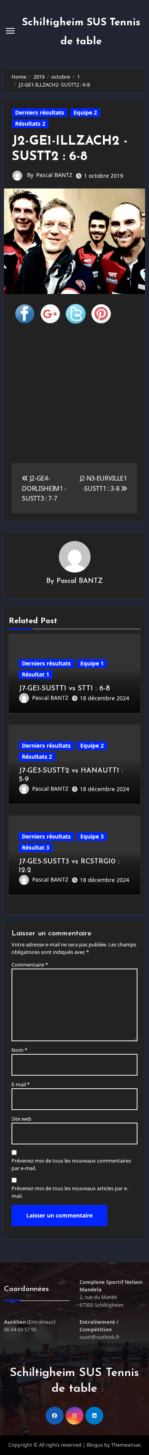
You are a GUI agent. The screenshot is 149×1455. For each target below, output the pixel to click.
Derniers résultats (39, 112)
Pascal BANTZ (54, 175)
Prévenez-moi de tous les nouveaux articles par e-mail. (70, 1192)
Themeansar (125, 1444)
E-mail (21, 1084)
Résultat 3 (35, 847)
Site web (21, 1118)
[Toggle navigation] (10, 31)
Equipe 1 (92, 663)
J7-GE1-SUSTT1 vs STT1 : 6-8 (64, 688)
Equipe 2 (85, 112)
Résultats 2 (30, 123)
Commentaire (30, 964)
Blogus (95, 1444)
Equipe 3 (92, 836)
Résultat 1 (35, 674)
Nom (19, 1050)
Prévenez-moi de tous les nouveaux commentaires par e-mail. (71, 1164)
